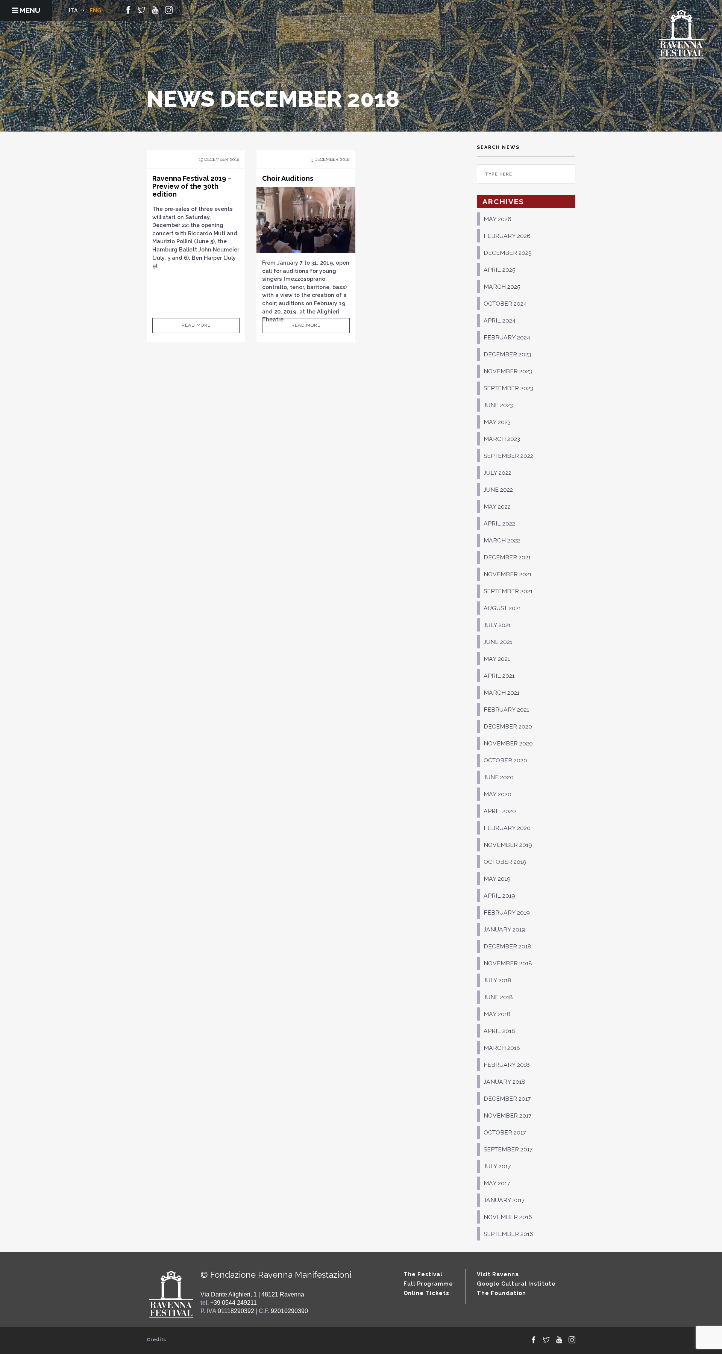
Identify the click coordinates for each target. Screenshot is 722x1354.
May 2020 (497, 794)
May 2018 (497, 1014)
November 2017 (507, 1115)
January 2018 (504, 1081)
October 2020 (505, 760)
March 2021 (501, 692)
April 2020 (500, 811)
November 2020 (508, 743)
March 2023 (502, 438)
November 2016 (508, 1217)
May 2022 (497, 506)
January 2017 (504, 1200)
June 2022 (498, 489)
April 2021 (499, 675)
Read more (196, 325)
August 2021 (502, 608)
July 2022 (497, 472)
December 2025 (508, 252)
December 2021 (507, 557)
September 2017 (508, 1149)
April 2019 (499, 895)
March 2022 (502, 540)
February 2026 (507, 235)
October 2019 (505, 861)
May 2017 (497, 1183)
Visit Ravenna (498, 1274)
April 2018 (499, 1030)
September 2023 (508, 388)
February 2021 (506, 709)
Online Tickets (426, 1293)
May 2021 (497, 658)
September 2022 (508, 455)
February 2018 (507, 1064)
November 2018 (508, 963)
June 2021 (498, 641)
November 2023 (508, 371)
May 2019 (497, 878)
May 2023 (497, 422)
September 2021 (508, 591)
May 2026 (497, 219)
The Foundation (501, 1293)
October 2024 (505, 303)
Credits (156, 1339)
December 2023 (507, 354)
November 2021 (507, 574)
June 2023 (498, 405)
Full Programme (428, 1283)
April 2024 (500, 320)
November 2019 (508, 844)
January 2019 (504, 929)
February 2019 (507, 912)
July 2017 (497, 1166)
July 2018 (497, 980)
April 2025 (500, 269)
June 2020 (499, 777)
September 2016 (508, 1233)
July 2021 (497, 625)
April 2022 (499, 523)
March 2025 (502, 286)
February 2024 (507, 337)
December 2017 (507, 1098)
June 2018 (498, 997)
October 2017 (505, 1132)
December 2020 (508, 726)
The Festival (423, 1274)
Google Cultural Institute (516, 1283)
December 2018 (507, 946)
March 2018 (502, 1047)
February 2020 (507, 827)
